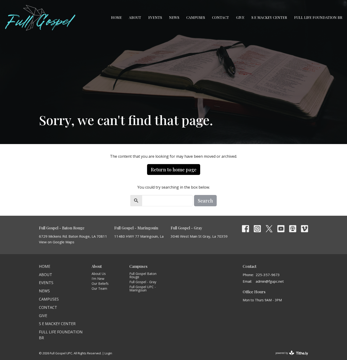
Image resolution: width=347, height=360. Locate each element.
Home (116, 17)
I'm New (98, 278)
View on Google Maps (56, 242)
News (174, 17)
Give (240, 17)
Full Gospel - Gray (142, 282)
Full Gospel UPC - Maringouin (142, 288)
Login (108, 353)
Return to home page (173, 169)
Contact (220, 17)
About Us (99, 273)
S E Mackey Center (269, 17)
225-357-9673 (268, 274)
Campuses (195, 17)
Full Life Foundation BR (318, 17)
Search (205, 200)
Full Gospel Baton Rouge (143, 275)
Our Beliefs (100, 283)
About (135, 17)
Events (155, 17)
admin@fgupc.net (270, 281)
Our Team (99, 288)
